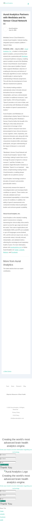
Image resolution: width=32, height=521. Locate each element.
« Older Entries (7, 371)
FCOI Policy (16, 415)
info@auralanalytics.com (17, 418)
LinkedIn (21, 250)
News (12, 386)
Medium (5, 252)
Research (18, 386)
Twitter (16, 250)
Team (7, 386)
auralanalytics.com (16, 247)
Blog (24, 386)
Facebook (14, 252)
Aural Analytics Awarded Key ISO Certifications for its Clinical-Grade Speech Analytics (15, 362)
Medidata (24, 56)
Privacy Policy (16, 412)
